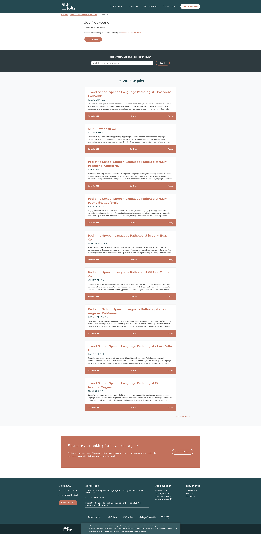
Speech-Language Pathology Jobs (83, 15)
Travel (189, 496)
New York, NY (162, 496)
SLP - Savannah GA (102, 129)
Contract (191, 491)
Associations (151, 6)
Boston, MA (161, 491)
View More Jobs (182, 416)
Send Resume (68, 503)
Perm (189, 493)
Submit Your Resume (182, 452)
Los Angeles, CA (163, 499)
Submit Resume (190, 6)
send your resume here (131, 33)
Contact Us (169, 6)
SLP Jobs (64, 15)
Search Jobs (93, 39)
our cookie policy (101, 531)
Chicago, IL (161, 493)
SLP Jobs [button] (115, 6)
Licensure (133, 6)
